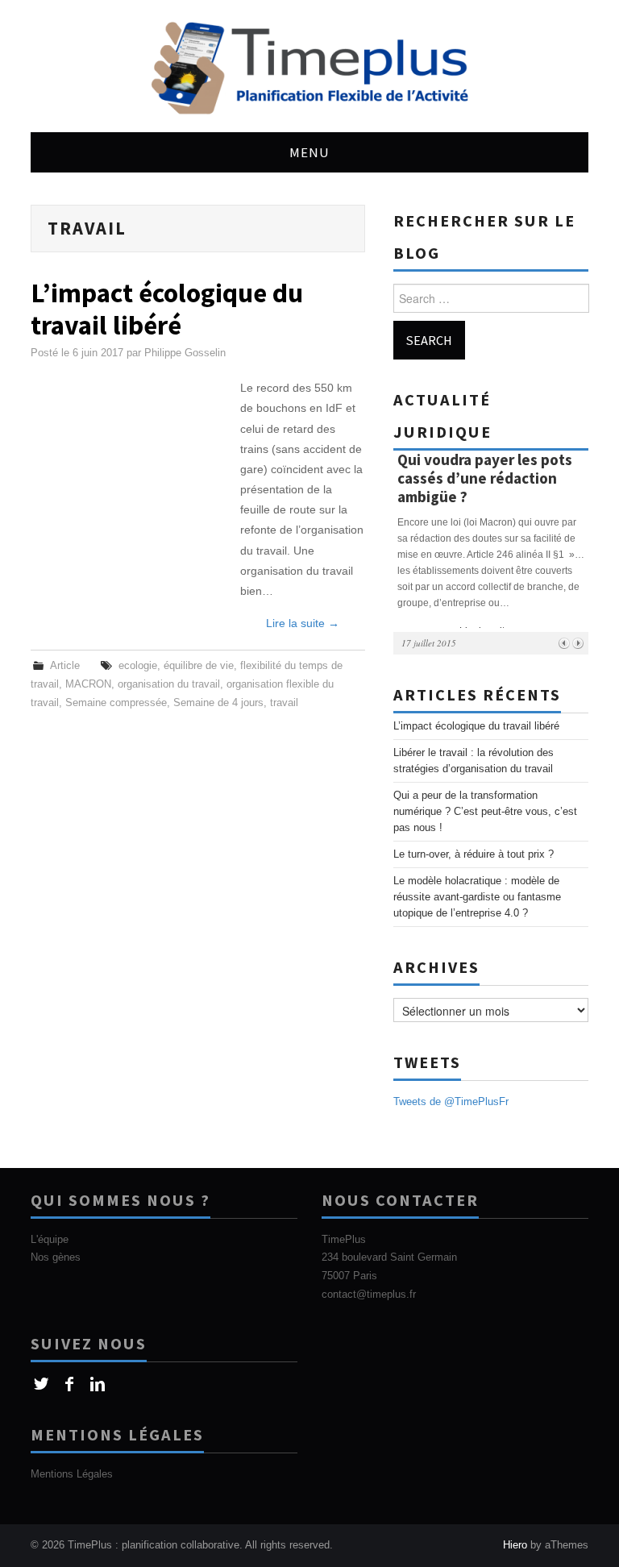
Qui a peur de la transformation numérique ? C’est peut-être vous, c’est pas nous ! (485, 811)
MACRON (88, 684)
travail (284, 703)
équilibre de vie (199, 665)
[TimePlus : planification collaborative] (309, 65)
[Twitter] (41, 1384)
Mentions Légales (72, 1474)
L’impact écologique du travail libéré (167, 309)
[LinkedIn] (97, 1384)
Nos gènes (56, 1257)
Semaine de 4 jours (218, 703)
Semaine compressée (116, 703)
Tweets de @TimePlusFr (451, 1102)
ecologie (137, 665)
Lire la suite (302, 623)
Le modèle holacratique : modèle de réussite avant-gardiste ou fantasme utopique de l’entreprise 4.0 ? (477, 897)
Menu (309, 152)
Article (65, 665)
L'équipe (50, 1239)
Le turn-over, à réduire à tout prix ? (473, 854)
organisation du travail (169, 684)
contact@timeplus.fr (369, 1294)
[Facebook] (69, 1384)
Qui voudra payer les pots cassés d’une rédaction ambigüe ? (484, 478)
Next (577, 643)
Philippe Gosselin (185, 353)
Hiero (515, 1545)
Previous (564, 643)
